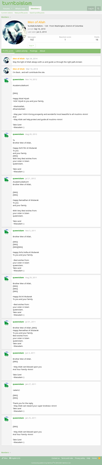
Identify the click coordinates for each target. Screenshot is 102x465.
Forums (6, 8)
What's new (20, 8)
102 (32, 39)
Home (94, 458)
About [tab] (42, 51)
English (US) (15, 458)
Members (35, 8)
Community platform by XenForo (51, 463)
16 (97, 39)
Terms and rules (67, 458)
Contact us (56, 458)
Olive (5, 458)
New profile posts (21, 13)
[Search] (98, 8)
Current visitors (7, 13)
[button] (11, 8)
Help (88, 458)
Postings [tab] (33, 51)
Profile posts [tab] (8, 51)
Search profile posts (37, 13)
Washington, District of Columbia (69, 26)
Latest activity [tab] (21, 51)
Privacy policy (80, 458)
